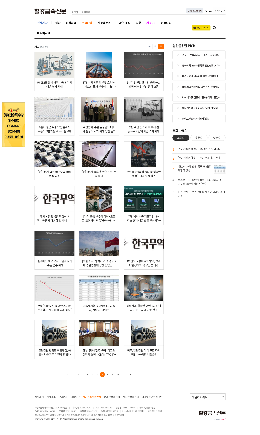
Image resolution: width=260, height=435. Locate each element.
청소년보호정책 (112, 396)
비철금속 (71, 23)
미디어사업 (43, 33)
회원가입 (86, 12)
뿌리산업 (87, 23)
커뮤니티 (166, 23)
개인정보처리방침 (92, 396)
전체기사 (42, 23)
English (208, 10)
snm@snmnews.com (94, 418)
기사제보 (51, 396)
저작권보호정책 (131, 396)
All (64, 418)
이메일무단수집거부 (152, 396)
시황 (138, 23)
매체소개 (39, 396)
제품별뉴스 (104, 23)
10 (117, 374)
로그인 (75, 12)
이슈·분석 (124, 23)
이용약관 (75, 396)
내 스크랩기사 (196, 10)
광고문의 (63, 396)
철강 (57, 23)
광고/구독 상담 (203, 27)
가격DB (150, 23)
